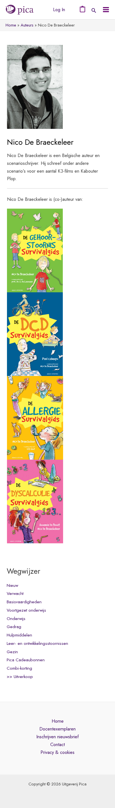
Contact (57, 744)
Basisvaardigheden (24, 602)
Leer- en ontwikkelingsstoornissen (37, 643)
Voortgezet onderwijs (26, 610)
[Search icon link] (94, 10)
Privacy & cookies (57, 752)
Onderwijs (16, 619)
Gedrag (14, 627)
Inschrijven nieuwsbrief (57, 736)
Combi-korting (19, 668)
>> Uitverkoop (20, 677)
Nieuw (12, 585)
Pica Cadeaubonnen (26, 660)
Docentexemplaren (57, 728)
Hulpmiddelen (19, 635)
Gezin (12, 652)
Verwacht (15, 593)
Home (58, 721)
